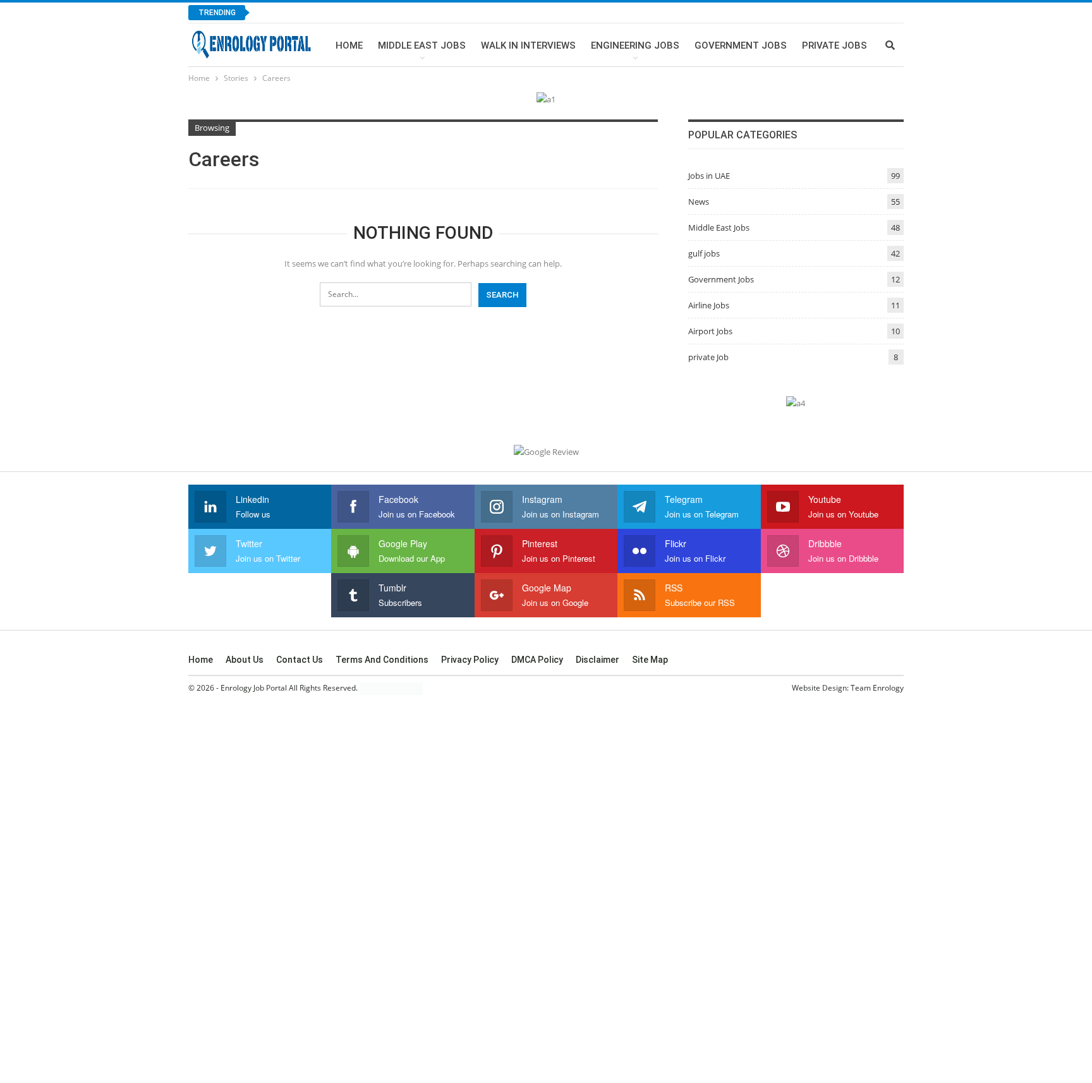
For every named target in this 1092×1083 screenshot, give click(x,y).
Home (349, 45)
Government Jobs (741, 45)
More (815, 45)
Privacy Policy (470, 660)
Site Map (650, 660)
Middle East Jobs (422, 45)
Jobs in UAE (709, 175)
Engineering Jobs (635, 45)
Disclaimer (597, 660)
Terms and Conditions (382, 660)
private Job (708, 357)
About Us (245, 660)
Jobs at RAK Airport (315, 12)
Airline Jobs (708, 305)
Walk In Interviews (528, 45)
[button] (1020, 1011)
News (698, 201)
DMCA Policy (537, 660)
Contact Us (299, 660)
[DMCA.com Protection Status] (391, 688)
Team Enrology (877, 687)
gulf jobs (704, 253)
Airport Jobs (710, 331)
